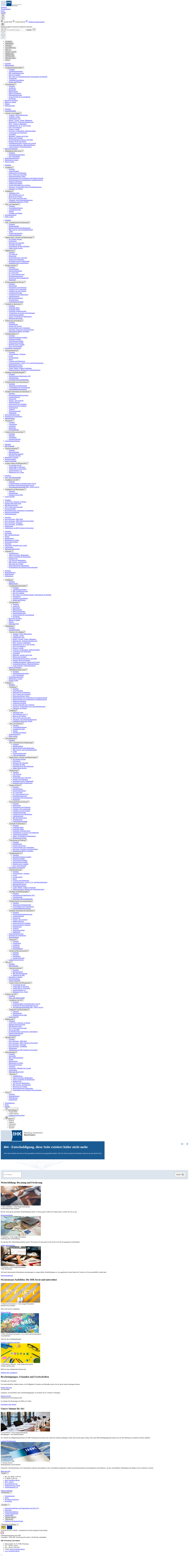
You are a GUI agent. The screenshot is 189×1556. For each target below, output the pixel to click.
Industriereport (9, 538)
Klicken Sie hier (6, 1312)
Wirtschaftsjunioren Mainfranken (19, 565)
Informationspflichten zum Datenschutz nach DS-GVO (22, 1508)
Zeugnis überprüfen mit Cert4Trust (19, 185)
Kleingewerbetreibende (12, 512)
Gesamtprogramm (10, 111)
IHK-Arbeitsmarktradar (12, 535)
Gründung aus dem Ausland (17, 291)
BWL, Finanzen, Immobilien (18, 124)
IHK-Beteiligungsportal (16, 454)
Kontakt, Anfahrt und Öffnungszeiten (16, 463)
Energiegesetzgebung (15, 271)
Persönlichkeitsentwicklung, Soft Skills (21, 140)
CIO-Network (13, 254)
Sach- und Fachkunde (12, 204)
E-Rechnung (13, 241)
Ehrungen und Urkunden (16, 243)
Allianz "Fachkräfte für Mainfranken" (20, 316)
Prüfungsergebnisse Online (17, 176)
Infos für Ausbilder (14, 75)
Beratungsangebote (7, 1215)
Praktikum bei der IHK (16, 495)
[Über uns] (2, 1534)
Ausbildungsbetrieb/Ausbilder (14, 67)
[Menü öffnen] (3, 33)
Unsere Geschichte (10, 461)
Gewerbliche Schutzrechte (13, 348)
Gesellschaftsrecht (14, 397)
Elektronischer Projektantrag (17, 173)
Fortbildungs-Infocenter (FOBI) (18, 202)
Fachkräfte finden (14, 308)
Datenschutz (12, 256)
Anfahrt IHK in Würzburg (17, 467)
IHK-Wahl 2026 (10, 56)
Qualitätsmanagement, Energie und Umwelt (22, 143)
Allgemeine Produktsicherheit (18, 386)
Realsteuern (12, 428)
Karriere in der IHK (11, 52)
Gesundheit (12, 134)
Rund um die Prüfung (15, 196)
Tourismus (8, 544)
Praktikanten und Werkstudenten (15, 489)
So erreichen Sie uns (15, 465)
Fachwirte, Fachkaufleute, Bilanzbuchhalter (22, 131)
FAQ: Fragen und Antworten (18, 174)
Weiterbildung (9, 43)
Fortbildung (9, 191)
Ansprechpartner (14, 171)
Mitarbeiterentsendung (16, 366)
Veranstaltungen (10, 1496)
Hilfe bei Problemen (15, 93)
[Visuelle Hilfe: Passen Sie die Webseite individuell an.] (3, 18)
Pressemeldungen (10, 572)
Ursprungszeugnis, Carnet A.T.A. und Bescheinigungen (26, 363)
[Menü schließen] (3, 37)
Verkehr (11, 211)
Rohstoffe (12, 436)
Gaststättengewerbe (15, 210)
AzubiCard (12, 88)
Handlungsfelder (14, 226)
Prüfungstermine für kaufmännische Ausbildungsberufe (26, 180)
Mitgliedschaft (9, 54)
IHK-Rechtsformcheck (16, 298)
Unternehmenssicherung (12, 441)
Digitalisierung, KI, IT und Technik (20, 125)
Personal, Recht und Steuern (17, 141)
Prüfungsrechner (10, 106)
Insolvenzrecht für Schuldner (18, 404)
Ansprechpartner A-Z (15, 470)
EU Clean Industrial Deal (16, 274)
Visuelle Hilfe (9, 1515)
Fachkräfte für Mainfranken (13, 304)
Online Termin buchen (16, 248)
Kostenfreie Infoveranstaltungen (19, 263)
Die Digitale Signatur (15, 239)
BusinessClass (13, 558)
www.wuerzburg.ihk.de (12, 1551)
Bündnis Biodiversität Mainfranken (20, 228)
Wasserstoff (12, 280)
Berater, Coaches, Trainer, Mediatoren (20, 120)
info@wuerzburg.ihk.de (12, 1480)
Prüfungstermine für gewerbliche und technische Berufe (26, 178)
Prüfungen (8, 45)
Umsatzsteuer (13, 424)
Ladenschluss (9, 547)
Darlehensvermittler (15, 339)
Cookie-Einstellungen (11, 1513)
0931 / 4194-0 (9, 1482)
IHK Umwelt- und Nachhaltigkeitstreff (21, 230)
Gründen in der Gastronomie (17, 289)
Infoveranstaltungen (7, 1275)
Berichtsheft (12, 90)
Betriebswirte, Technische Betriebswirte (21, 122)
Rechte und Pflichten (15, 82)
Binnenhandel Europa (15, 365)
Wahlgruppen (9, 526)
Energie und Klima (11, 265)
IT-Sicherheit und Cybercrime (18, 258)
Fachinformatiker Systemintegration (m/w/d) (22, 483)
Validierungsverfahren (15, 183)
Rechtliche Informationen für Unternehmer (18, 391)
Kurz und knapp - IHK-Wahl (14, 519)
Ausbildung (9, 41)
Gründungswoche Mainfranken (18, 294)
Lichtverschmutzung (15, 235)
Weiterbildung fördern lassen (14, 151)
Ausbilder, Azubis (14, 117)
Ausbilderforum (14, 553)
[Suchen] (34, 29)
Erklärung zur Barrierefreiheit (14, 1521)
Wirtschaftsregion (10, 58)
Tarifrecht (12, 409)
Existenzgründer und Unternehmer (19, 328)
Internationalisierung (11, 350)
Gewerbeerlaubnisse (11, 334)
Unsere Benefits (10, 496)
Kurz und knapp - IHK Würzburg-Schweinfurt (19, 521)
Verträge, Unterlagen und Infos (10, 1342)
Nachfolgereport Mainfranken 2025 (20, 376)
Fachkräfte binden (14, 309)
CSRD (11, 231)
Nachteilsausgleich (10, 215)
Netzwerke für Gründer (16, 564)
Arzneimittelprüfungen (16, 208)
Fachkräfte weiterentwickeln (17, 311)
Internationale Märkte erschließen (19, 331)
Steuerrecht (9, 420)
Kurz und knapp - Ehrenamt (13, 523)
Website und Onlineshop (16, 259)
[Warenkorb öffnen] (3, 15)
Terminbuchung (14, 300)
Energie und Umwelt (15, 326)
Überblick (8, 63)
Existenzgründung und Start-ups (15, 282)
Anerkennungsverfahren (16, 315)
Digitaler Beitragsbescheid (13, 503)
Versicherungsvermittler (16, 341)
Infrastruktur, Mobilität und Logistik (16, 545)
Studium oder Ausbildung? (9, 1372)
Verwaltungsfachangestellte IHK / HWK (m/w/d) (24, 487)
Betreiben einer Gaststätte (17, 344)
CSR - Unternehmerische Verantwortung (17, 222)
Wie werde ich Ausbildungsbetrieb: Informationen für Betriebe (28, 77)
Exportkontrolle (13, 358)
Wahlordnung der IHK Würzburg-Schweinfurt (19, 528)
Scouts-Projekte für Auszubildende (19, 97)
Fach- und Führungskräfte (13, 477)
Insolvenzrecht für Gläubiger (17, 406)
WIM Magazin (9, 574)
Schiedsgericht (13, 407)
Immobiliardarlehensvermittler (18, 337)
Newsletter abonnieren (12, 1499)
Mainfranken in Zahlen (12, 540)
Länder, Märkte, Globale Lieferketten (20, 368)
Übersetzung (9, 1519)
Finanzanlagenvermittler (16, 343)
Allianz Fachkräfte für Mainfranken (20, 557)
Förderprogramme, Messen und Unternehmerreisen (24, 370)
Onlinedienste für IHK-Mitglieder (19, 246)
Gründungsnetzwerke (15, 293)
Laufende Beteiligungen (8, 1441)
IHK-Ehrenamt (9, 446)
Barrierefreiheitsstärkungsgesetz (18, 395)
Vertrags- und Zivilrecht (16, 400)
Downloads (8, 1501)
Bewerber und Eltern (11, 100)
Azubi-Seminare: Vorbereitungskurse (20, 147)
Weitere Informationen (8, 1245)
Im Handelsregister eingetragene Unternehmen (19, 510)
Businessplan (13, 286)
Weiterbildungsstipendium (17, 155)
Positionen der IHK (15, 456)
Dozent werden (9, 162)
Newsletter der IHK (15, 244)
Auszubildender (10, 84)
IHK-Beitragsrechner (11, 505)
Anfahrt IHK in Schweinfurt (17, 469)
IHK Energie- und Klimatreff (18, 562)
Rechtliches (12, 98)
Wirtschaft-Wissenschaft (12, 549)
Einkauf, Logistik (14, 129)
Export (11, 356)
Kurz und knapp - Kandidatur (14, 524)
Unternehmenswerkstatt (16, 301)
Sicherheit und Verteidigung (13, 416)
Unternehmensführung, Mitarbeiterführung (22, 145)
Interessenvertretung (12, 448)
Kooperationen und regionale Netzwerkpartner (23, 567)
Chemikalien (13, 437)
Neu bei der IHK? (10, 509)
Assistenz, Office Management (18, 115)
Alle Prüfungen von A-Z (16, 195)
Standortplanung (10, 418)
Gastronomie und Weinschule (18, 133)
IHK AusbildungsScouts (16, 73)
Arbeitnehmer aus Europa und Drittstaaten (22, 313)
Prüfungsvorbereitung (15, 182)
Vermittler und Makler (15, 213)
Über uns (8, 50)
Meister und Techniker (16, 138)
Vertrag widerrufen (7, 1490)
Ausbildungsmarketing (16, 71)
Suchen (29, 30)
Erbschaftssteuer (14, 429)
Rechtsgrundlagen (10, 459)
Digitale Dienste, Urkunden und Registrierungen (19, 237)
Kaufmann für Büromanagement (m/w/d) (21, 485)
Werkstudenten (13, 493)
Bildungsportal (9, 65)
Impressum (8, 1510)
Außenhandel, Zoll (14, 118)
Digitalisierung (10, 250)
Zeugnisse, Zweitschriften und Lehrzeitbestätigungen (25, 187)
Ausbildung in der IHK (12, 480)
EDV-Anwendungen (15, 127)
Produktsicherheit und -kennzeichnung (17, 382)
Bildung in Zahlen (10, 102)
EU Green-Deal (14, 272)
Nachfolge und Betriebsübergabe (15, 372)
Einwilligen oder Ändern (8, 1404)
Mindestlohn (12, 413)
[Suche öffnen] (4, 29)
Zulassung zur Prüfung (16, 189)
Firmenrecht (12, 399)
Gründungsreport (14, 296)
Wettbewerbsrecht (14, 402)
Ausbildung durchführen (16, 80)
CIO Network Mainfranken (17, 560)
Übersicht (12, 482)
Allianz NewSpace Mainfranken (19, 555)
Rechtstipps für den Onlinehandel (19, 261)
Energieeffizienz (14, 269)
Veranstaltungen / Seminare (17, 354)
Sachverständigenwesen (12, 415)
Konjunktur (8, 533)
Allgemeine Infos (14, 193)
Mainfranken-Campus (11, 160)
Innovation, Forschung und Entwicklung (21, 330)
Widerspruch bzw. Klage (16, 472)
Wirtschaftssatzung (10, 514)
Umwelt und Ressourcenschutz (15, 432)
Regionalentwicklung (11, 542)
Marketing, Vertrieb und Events (18, 136)
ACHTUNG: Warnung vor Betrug (15, 502)
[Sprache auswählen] (3, 24)
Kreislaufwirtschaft (14, 439)
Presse (8, 60)
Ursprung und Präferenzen (17, 361)
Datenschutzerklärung (11, 1512)
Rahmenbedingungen (15, 95)
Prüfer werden (9, 217)
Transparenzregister (15, 411)
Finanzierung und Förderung (17, 287)
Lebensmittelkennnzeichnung (18, 389)
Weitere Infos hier (6, 1387)
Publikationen (9, 576)
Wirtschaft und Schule (15, 318)
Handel (7, 536)
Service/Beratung (10, 48)
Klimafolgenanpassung (16, 276)
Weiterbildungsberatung (12, 158)
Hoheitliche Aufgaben (11, 457)
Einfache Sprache (11, 1517)
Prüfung (7, 104)
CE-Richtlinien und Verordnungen (19, 387)
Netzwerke (9, 551)
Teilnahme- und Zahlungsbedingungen (21, 200)
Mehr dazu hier (5, 1471)
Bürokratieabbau (14, 452)
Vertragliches (13, 78)
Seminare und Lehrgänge (13, 113)
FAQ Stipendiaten (14, 156)
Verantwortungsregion (15, 233)
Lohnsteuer (12, 426)
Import (11, 359)
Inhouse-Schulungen (11, 148)
